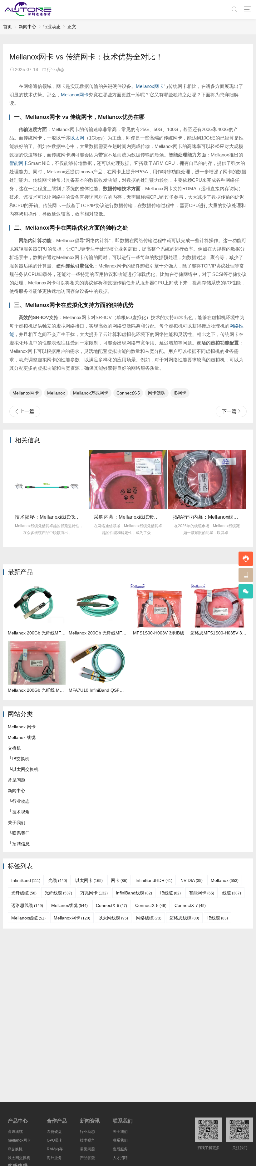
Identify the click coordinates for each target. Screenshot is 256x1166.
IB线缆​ (217, 917)
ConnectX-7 (190, 905)
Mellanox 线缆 (22, 737)
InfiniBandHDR (153, 880)
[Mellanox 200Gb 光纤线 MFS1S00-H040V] (37, 663)
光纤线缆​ (58, 892)
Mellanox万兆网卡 (90, 392)
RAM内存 (55, 1149)
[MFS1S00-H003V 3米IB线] (158, 606)
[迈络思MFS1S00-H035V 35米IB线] (219, 606)
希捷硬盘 (54, 1131)
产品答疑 (87, 1158)
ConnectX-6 (111, 905)
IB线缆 (170, 892)
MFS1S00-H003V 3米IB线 (158, 632)
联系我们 (21, 833)
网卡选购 (156, 392)
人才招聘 (120, 1158)
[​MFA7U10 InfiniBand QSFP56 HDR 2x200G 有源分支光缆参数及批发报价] (97, 663)
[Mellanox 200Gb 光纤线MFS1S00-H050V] (37, 606)
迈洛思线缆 (27, 905)
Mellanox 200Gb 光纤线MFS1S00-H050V (48, 632)
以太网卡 (89, 880)
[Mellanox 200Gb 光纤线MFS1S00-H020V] (97, 606)
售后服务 (120, 1149)
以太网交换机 (25, 769)
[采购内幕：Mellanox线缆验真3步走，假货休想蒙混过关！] (128, 479)
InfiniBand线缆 (134, 892)
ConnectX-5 (128, 392)
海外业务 (54, 1158)
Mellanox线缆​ (28, 917)
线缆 (231, 892)
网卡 (119, 880)
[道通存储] (28, 9)
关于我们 (16, 822)
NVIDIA (191, 880)
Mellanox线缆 (69, 905)
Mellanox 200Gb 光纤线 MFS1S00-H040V (49, 690)
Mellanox (56, 392)
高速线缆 (15, 1131)
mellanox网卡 (19, 1140)
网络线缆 (148, 917)
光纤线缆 (24, 892)
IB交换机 (20, 758)
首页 (7, 26)
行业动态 (52, 26)
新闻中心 (27, 26)
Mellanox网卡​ (25, 392)
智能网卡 (18, 163)
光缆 (57, 880)
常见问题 (16, 779)
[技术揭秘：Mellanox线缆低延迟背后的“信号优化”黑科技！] (49, 479)
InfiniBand (25, 880)
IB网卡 (180, 392)
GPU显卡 (54, 1140)
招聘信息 (21, 843)
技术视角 (21, 811)
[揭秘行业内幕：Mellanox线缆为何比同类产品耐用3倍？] (207, 479)
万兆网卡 (94, 892)
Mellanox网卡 (150, 86)
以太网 (77, 137)
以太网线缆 (113, 917)
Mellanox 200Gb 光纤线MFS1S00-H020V (109, 632)
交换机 (14, 748)
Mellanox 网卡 (22, 726)
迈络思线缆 (184, 917)
